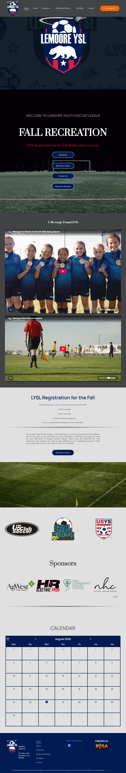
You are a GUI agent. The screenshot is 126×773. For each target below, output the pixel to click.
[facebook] (69, 745)
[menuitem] (26, 8)
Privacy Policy (109, 770)
